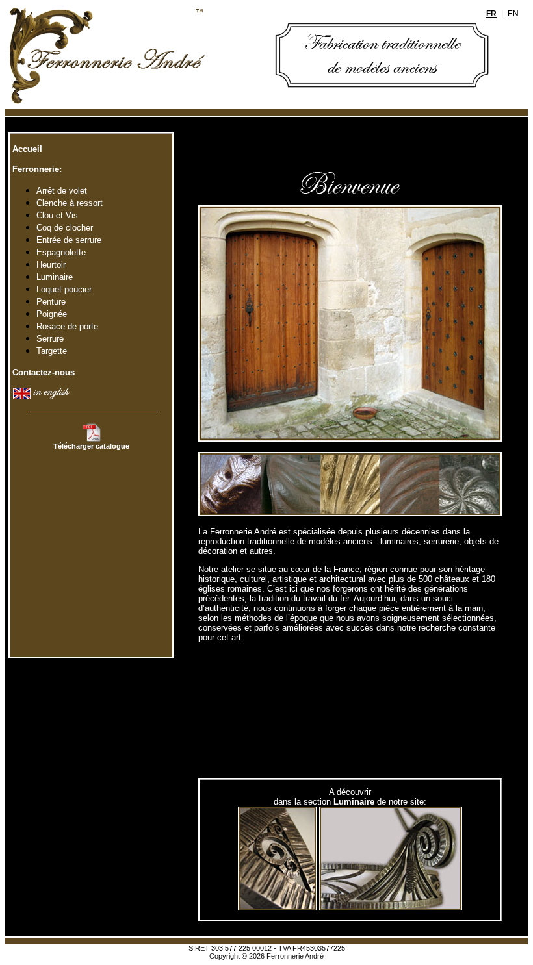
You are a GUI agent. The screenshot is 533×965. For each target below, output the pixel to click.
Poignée (51, 314)
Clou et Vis (57, 215)
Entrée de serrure (68, 240)
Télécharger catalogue (91, 446)
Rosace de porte (67, 326)
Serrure (50, 339)
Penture (51, 302)
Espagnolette (61, 252)
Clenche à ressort (69, 203)
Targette (51, 351)
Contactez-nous (42, 372)
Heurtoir (51, 264)
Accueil (26, 149)
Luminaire (54, 277)
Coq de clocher (64, 227)
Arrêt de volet (61, 190)
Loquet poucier (64, 289)
